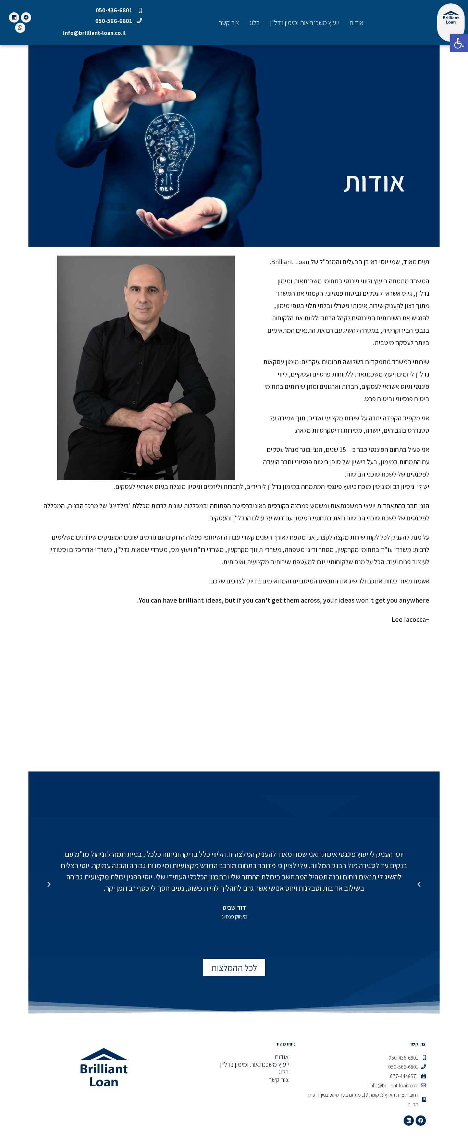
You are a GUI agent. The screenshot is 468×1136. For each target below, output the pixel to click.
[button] (49, 884)
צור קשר (229, 22)
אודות (356, 22)
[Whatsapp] (20, 28)
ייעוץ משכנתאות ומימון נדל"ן (304, 22)
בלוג (254, 22)
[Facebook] (26, 17)
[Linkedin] (14, 17)
